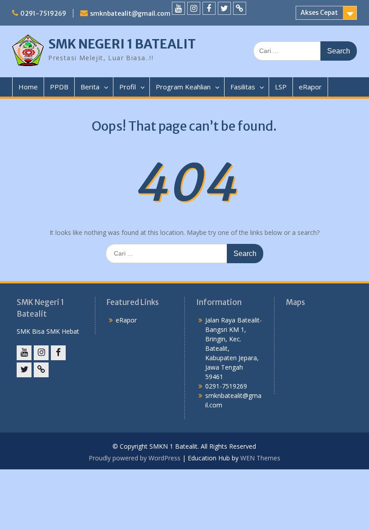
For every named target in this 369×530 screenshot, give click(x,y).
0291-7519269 (43, 13)
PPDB (59, 86)
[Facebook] (209, 8)
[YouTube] (178, 8)
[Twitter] (224, 8)
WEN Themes (260, 458)
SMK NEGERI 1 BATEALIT (122, 44)
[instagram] (193, 8)
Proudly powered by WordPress (134, 458)
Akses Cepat (319, 13)
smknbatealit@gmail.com (130, 13)
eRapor (310, 86)
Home (28, 86)
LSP (281, 86)
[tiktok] (239, 8)
